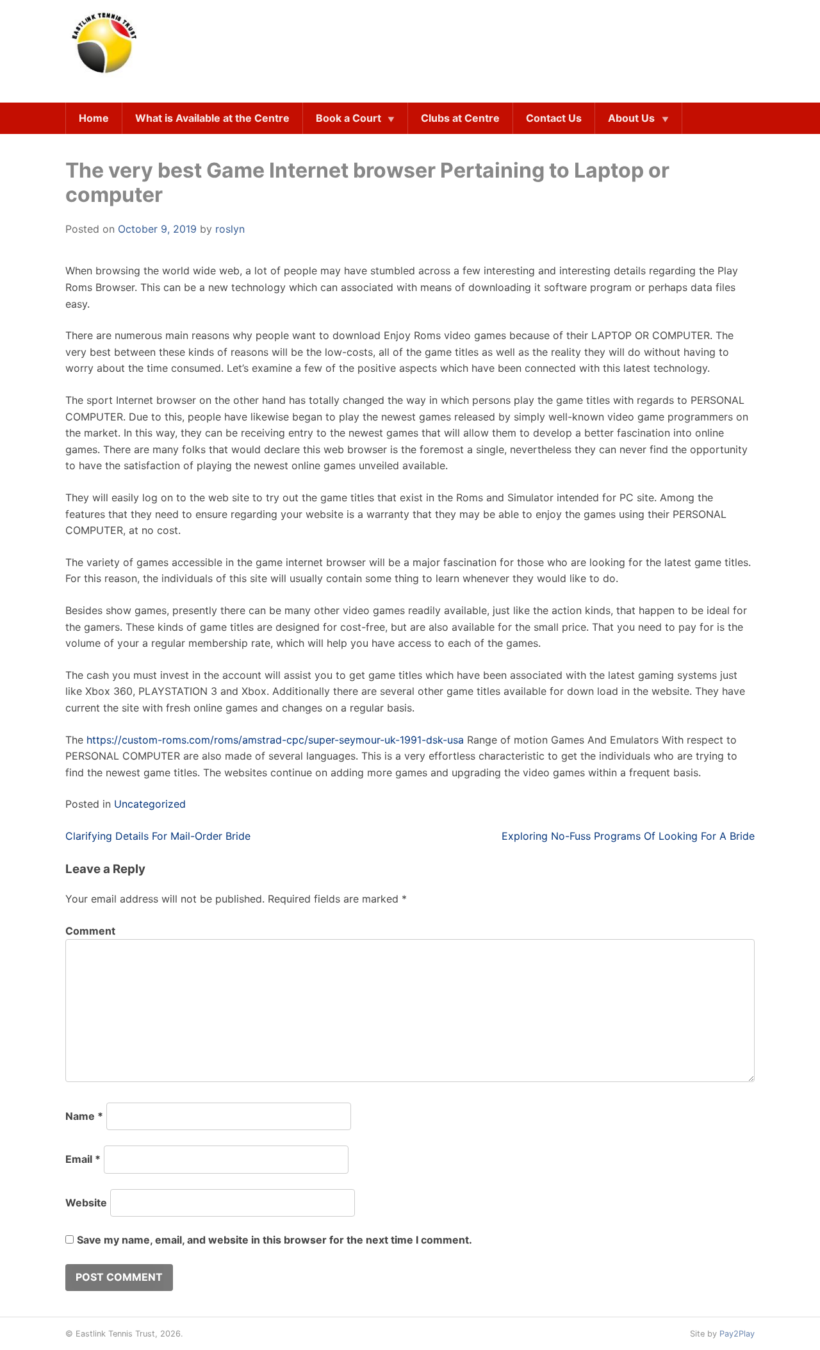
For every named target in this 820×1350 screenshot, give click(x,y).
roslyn (230, 228)
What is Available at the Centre (212, 118)
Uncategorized (150, 803)
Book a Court (348, 118)
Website (86, 1202)
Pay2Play (737, 1333)
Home (94, 118)
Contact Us (554, 118)
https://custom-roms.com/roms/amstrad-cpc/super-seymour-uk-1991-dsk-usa (275, 739)
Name (84, 1116)
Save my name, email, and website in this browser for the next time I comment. (274, 1239)
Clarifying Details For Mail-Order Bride (157, 835)
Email (83, 1159)
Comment (90, 930)
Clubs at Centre (460, 118)
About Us (631, 118)
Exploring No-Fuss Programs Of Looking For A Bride (628, 835)
